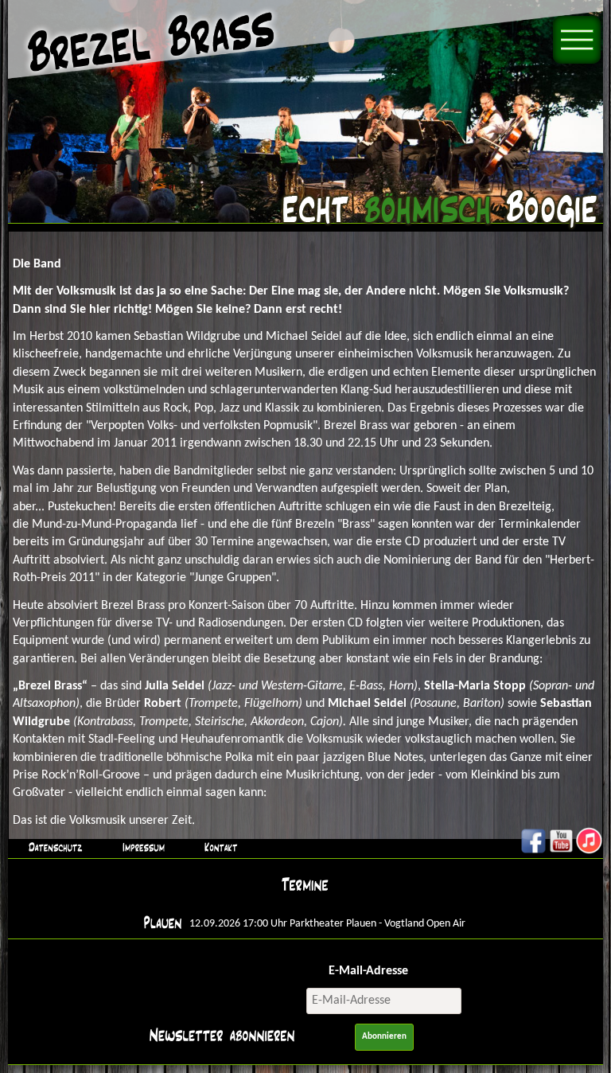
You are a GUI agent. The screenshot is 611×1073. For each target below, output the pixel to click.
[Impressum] (141, 847)
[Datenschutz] (53, 847)
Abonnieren (384, 1036)
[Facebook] (533, 851)
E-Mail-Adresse (368, 971)
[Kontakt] (219, 847)
